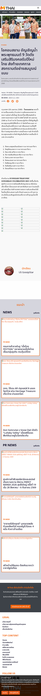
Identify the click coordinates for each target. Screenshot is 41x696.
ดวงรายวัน (5, 650)
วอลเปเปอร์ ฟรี (7, 664)
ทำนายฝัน (12, 12)
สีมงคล (4, 667)
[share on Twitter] (12, 101)
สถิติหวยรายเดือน (8, 647)
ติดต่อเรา (5, 627)
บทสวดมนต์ (6, 652)
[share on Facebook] (8, 101)
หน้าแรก (4, 12)
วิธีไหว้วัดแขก (6, 660)
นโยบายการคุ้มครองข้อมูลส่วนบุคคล (14, 624)
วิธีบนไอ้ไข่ (5, 655)
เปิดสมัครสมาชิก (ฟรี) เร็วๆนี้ (20, 606)
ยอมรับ (5, 693)
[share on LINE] (17, 101)
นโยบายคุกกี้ (6, 622)
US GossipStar (26, 272)
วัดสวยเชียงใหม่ (7, 642)
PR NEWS (4, 45)
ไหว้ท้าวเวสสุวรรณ (8, 657)
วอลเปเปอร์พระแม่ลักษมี (10, 662)
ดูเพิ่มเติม (36, 313)
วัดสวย (4, 640)
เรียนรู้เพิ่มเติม (14, 693)
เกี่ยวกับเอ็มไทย (7, 629)
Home (3, 93)
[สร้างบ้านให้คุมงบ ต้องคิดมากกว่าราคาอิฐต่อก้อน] (20, 548)
